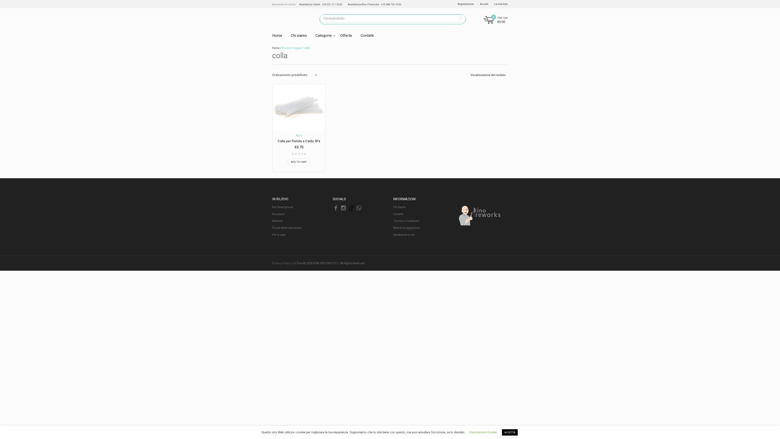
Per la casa (279, 235)
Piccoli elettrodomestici (287, 228)
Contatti (398, 214)
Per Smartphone (282, 207)
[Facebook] (336, 208)
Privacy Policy (281, 263)
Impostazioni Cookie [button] (483, 432)
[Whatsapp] (359, 208)
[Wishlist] (313, 93)
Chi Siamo (399, 207)
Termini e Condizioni (406, 221)
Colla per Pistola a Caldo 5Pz (299, 141)
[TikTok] (351, 208)
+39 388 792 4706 (391, 4)
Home (276, 48)
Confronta (313, 101)
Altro (299, 136)
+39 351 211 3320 (332, 4)
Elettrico (277, 221)
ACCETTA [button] (509, 432)
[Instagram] (343, 208)
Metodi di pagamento (406, 228)
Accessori (278, 214)
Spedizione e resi (404, 235)
